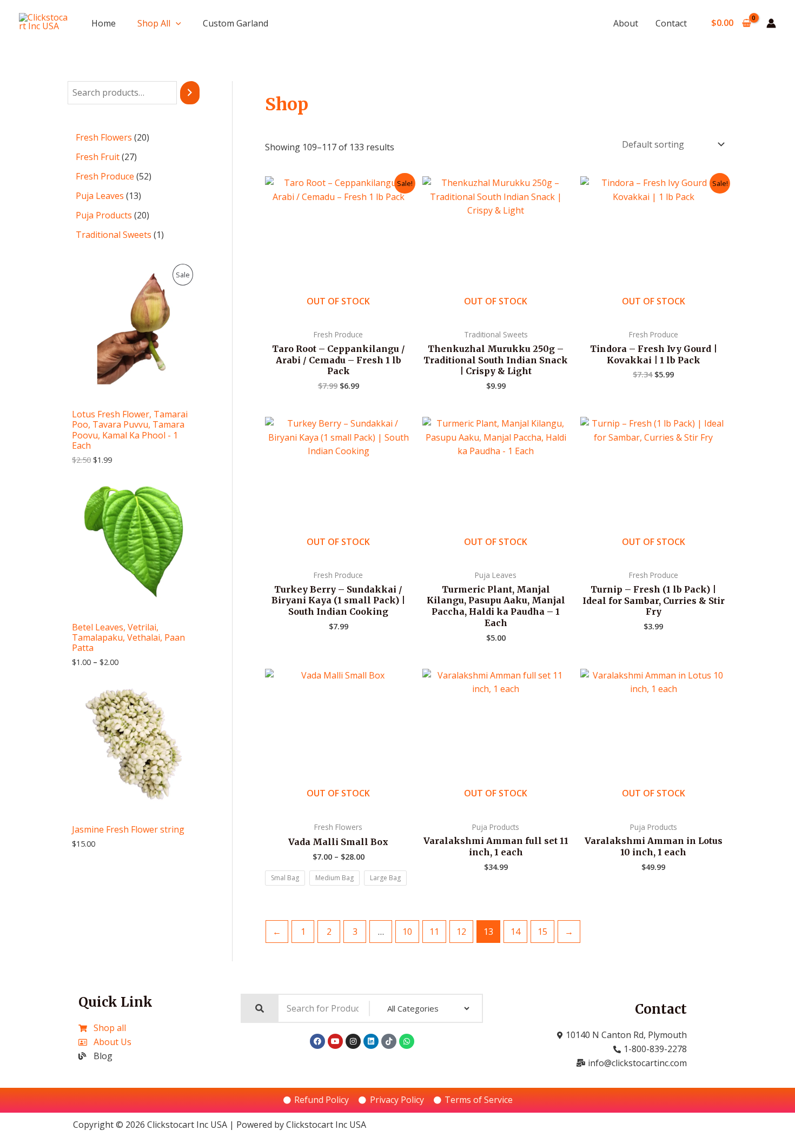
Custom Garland (235, 23)
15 (542, 931)
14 (515, 931)
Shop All (153, 23)
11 (434, 931)
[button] (175, 23)
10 (407, 931)
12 (461, 931)
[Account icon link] (771, 23)
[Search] (190, 92)
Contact (671, 23)
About (625, 23)
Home (103, 23)
